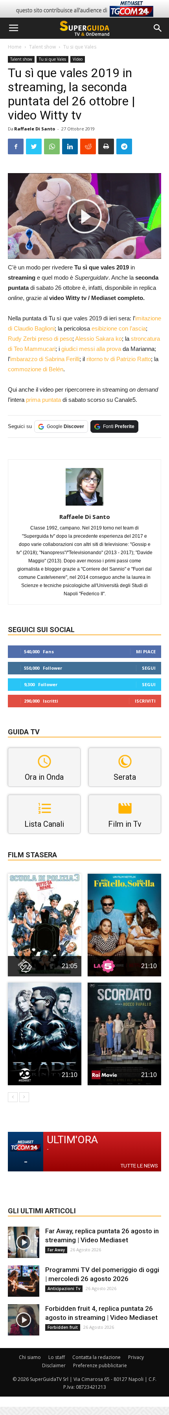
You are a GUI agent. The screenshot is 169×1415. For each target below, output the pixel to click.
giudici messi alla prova (91, 348)
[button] (158, 28)
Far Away (56, 1249)
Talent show (42, 46)
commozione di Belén (35, 369)
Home (15, 46)
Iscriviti (145, 701)
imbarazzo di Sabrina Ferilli (44, 359)
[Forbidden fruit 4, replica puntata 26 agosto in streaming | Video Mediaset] (23, 1319)
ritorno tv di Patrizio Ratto (118, 359)
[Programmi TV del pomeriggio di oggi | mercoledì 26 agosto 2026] (23, 1281)
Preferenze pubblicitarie (100, 1365)
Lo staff (56, 1357)
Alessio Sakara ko (98, 338)
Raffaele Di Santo (34, 129)
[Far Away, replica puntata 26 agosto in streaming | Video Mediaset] (23, 1242)
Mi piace (146, 651)
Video (78, 59)
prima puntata (43, 399)
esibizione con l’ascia (119, 328)
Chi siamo (30, 1357)
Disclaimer (54, 1365)
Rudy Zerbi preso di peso (40, 338)
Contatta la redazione (96, 1357)
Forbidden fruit (63, 1327)
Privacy (136, 1357)
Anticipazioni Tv (64, 1288)
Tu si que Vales (79, 46)
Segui (149, 668)
